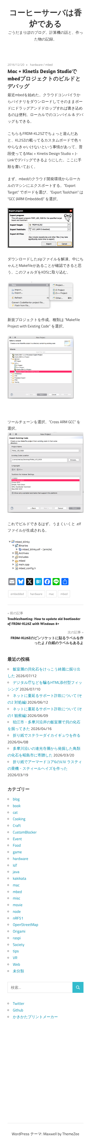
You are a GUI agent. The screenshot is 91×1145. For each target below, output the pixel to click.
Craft (17, 825)
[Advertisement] (45, 1066)
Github (18, 1010)
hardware (36, 64)
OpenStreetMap (25, 925)
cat (15, 812)
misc (16, 898)
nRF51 (18, 918)
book (17, 806)
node (17, 911)
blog (16, 799)
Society (18, 945)
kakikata (19, 878)
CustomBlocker (25, 832)
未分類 (18, 971)
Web (16, 964)
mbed (49, 64)
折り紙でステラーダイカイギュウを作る (46, 735)
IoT (15, 865)
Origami (19, 931)
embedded (17, 594)
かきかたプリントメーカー (35, 1017)
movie (18, 905)
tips (16, 951)
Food (17, 845)
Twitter (18, 1003)
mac (51, 594)
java (16, 872)
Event (17, 839)
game (17, 852)
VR (15, 958)
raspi (17, 938)
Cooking (19, 819)
